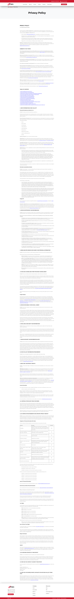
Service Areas (25, 4)
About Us (30, 4)
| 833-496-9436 (55, 1)
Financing (43, 4)
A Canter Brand (49, 4)
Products (39, 4)
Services (34, 4)
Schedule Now (64, 4)
